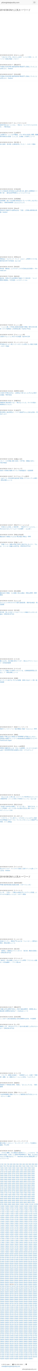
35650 (26, 1326)
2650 (9, 1174)
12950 (35, 1217)
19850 (7, 1252)
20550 (35, 1254)
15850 (7, 1233)
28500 (30, 1292)
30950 (35, 1303)
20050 (26, 1252)
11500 (12, 1212)
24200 (2, 1273)
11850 (7, 1214)
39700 (30, 1345)
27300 (30, 1286)
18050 (26, 1242)
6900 (25, 1191)
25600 (21, 1278)
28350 (16, 1292)
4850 (5, 1183)
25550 (16, 1278)
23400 (2, 1269)
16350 (16, 1235)
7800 (25, 1195)
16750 (16, 1236)
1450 (21, 1168)
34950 (35, 1322)
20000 (21, 1252)
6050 (29, 1187)
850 (14, 1166)
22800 (21, 1265)
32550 (35, 1311)
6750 (13, 1191)
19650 (26, 1250)
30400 (21, 1301)
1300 (9, 1168)
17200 (21, 1238)
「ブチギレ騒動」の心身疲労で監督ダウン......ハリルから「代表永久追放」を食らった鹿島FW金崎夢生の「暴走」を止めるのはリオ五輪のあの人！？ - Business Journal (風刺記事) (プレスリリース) (19, 1155)
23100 (12, 1267)
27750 (35, 1288)
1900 (21, 1170)
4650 (25, 1181)
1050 (27, 1166)
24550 (35, 1273)
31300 (30, 1305)
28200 (2, 1292)
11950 (16, 1214)
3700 (21, 1177)
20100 (30, 1252)
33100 (12, 1315)
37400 (2, 1336)
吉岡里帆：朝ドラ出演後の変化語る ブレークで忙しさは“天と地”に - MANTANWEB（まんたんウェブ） (19, 201)
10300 (12, 1206)
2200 (9, 1172)
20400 (21, 1254)
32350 (16, 1311)
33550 (16, 1317)
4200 (25, 1179)
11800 (2, 1214)
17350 (35, 1238)
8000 (5, 1196)
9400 (9, 1202)
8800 (33, 1198)
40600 (2, 1351)
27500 (12, 1288)
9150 (25, 1200)
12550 (35, 1216)
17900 (12, 1242)
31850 (7, 1309)
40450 (26, 1349)
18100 (30, 1242)
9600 (25, 1202)
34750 (16, 1322)
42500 (30, 1358)
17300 (30, 1238)
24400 (21, 1273)
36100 (30, 1328)
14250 (7, 1225)
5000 (17, 1183)
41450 (7, 1355)
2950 (33, 1174)
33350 (35, 1315)
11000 (2, 1210)
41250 (26, 1353)
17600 (21, 1240)
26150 (35, 1280)
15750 (35, 1231)
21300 (30, 1257)
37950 (16, 1338)
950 (20, 1166)
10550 (35, 1206)
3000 (2, 1175)
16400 (21, 1235)
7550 (5, 1195)
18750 (16, 1246)
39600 (21, 1345)
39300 (30, 1343)
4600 (21, 1181)
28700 (12, 1294)
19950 (16, 1252)
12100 (30, 1214)
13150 (16, 1219)
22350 (16, 1263)
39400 (2, 1345)
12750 (16, 1217)
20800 (21, 1256)
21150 (16, 1257)
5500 (21, 1185)
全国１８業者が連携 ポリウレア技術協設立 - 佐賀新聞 (16, 470)
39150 (16, 1343)
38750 (16, 1341)
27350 (35, 1286)
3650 (17, 1177)
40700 (12, 1351)
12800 (21, 1217)
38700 (12, 1341)
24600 (2, 1275)
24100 (30, 1271)
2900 (29, 1174)
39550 (16, 1345)
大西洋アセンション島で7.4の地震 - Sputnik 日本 (15, 336)
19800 (2, 1252)
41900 (12, 1357)
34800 (21, 1322)
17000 (2, 1238)
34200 (2, 1320)
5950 (21, 1187)
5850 (13, 1187)
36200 (2, 1330)
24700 (12, 1275)
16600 (2, 1236)
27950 (16, 1290)
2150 (5, 1172)
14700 (12, 1227)
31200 (21, 1305)
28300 (12, 1292)
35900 (12, 1328)
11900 (12, 1214)
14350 (16, 1225)
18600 (2, 1246)
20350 (16, 1254)
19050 (7, 1248)
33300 (30, 1315)
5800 (9, 1187)
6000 (25, 1187)
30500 (30, 1301)
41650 (26, 1355)
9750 (2, 1204)
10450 (26, 1206)
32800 (21, 1313)
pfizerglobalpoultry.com (10, 2)
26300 (12, 1282)
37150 (16, 1334)
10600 (2, 1208)
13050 (7, 1219)
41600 (21, 1355)
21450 (7, 1259)
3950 (5, 1179)
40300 (12, 1349)
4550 (17, 1181)
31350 (35, 1305)
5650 (33, 1185)
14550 (35, 1225)
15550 (16, 1231)
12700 (12, 1217)
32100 (30, 1309)
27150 (16, 1286)
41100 (12, 1353)
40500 (30, 1349)
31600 (21, 1307)
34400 (21, 1320)
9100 (21, 1200)
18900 (30, 1246)
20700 (12, 1256)
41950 (16, 1357)
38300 (12, 1339)
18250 (7, 1244)
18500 (30, 1244)
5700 (2, 1187)
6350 (17, 1189)
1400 (17, 1168)
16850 (26, 1236)
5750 (5, 1187)
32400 (21, 1311)
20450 (26, 1254)
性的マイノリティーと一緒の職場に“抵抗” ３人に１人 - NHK (18, 729)
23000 (2, 1267)
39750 (35, 1345)
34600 (2, 1322)
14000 (21, 1223)
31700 (30, 1307)
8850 (2, 1200)
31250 (26, 1305)
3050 (5, 1175)
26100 (30, 1280)
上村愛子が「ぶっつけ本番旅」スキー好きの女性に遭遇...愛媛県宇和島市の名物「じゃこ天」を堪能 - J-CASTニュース (19, 135)
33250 (26, 1315)
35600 (21, 1326)
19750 (35, 1250)
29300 (30, 1296)
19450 (7, 1250)
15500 (12, 1231)
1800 (13, 1170)
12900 (30, 1217)
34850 (26, 1322)
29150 (16, 1296)
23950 (16, 1271)
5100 (25, 1183)
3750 (25, 1177)
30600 (2, 1303)
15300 (30, 1229)
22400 (21, 1263)
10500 (30, 1206)
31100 (12, 1305)
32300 (12, 1311)
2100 (2, 1172)
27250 (26, 1286)
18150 (35, 1242)
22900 (30, 1265)
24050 (26, 1271)
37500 (12, 1336)
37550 (16, 1336)
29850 (7, 1299)
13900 (12, 1223)
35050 (7, 1324)
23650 (26, 1269)
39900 (12, 1347)
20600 (2, 1256)
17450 (7, 1240)
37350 (35, 1334)
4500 (13, 1181)
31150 (16, 1305)
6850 (21, 1191)
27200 (21, 1286)
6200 (5, 1189)
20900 (30, 1256)
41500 (12, 1355)
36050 (26, 1328)
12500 (30, 1216)
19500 (12, 1250)
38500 (30, 1339)
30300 (12, 1301)
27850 (7, 1290)
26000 (21, 1280)
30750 (16, 1303)
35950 (16, 1328)
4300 (33, 1179)
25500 (12, 1278)
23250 (26, 1267)
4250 (29, 1179)
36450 (26, 1330)
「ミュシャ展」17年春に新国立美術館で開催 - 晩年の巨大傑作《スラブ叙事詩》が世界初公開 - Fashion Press (18, 328)
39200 (21, 1343)
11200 (21, 1210)
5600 (29, 1185)
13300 (30, 1219)
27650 (26, 1288)
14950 (35, 1227)
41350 (35, 1353)
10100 (31, 1204)
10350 (16, 1206)
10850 (26, 1208)
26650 (7, 1284)
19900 (12, 1252)
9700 (33, 1202)
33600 (21, 1317)
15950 (16, 1233)
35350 (35, 1324)
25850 (7, 1280)
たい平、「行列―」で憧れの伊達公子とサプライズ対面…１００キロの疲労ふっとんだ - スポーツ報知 (18, 893)
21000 (2, 1257)
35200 (21, 1324)
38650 (7, 1341)
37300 (30, 1334)
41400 (2, 1355)
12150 (35, 1214)
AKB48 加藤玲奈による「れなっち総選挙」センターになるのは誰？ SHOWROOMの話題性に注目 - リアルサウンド (18, 749)
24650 (7, 1275)
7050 (2, 1193)
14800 (21, 1227)
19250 (26, 1248)
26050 (26, 1280)
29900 (12, 1299)
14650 (7, 1227)
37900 (12, 1338)
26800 (21, 1284)
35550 (16, 1326)
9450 (13, 1202)
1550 (29, 1168)
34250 (7, 1320)
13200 (21, 1219)
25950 (16, 1280)
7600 (9, 1195)
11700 (30, 1212)
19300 (30, 1248)
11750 (35, 1212)
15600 (21, 1231)
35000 (2, 1324)
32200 (2, 1311)
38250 (7, 1339)
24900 (30, 1275)
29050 (7, 1296)
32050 (26, 1309)
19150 (16, 1248)
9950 (17, 1204)
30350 (16, 1301)
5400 (13, 1185)
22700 (12, 1265)
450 (27, 1164)
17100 (12, 1238)
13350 (35, 1219)
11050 (7, 1210)
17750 (35, 1240)
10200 (2, 1206)
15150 (16, 1229)
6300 (13, 1189)
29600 (21, 1297)
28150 (35, 1290)
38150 (35, 1338)
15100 (12, 1229)
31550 (16, 1307)
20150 (35, 1252)
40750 (16, 1351)
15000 (2, 1229)
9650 (29, 1202)
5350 (9, 1185)
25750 (35, 1278)
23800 (2, 1271)
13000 (2, 1219)
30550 (35, 1301)
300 (17, 1164)
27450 (7, 1288)
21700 (30, 1259)
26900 (30, 1284)
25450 (7, 1278)
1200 (2, 1168)
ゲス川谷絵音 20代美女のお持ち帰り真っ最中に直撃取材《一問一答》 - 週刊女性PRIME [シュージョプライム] (18, 192)
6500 (29, 1189)
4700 (29, 1181)
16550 (35, 1235)
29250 (26, 1296)
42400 (21, 1358)
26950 (35, 1284)
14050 (26, 1223)
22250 (7, 1263)
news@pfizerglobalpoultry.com (10, 1366)
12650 (7, 1217)
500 (30, 1164)
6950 (29, 1191)
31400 (2, 1307)
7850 (29, 1195)
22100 (30, 1261)
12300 (12, 1216)
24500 (30, 1273)
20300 (12, 1254)
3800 (29, 1177)
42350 (16, 1358)
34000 (21, 1318)
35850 (7, 1328)
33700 (30, 1317)
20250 (7, 1254)
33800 (2, 1318)
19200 (21, 1248)
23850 (7, 1271)
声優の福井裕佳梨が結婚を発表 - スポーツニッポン (15, 885)
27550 (16, 1288)
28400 (21, 1292)
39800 (2, 1347)
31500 (12, 1307)
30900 (30, 1303)
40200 (2, 1349)
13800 (2, 1223)
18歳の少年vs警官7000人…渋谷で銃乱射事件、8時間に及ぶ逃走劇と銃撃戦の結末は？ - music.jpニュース (18, 1010)
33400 (2, 1317)
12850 (26, 1217)
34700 (12, 1322)
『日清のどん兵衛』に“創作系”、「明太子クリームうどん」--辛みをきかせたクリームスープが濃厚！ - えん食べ (18, 528)
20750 (16, 1256)
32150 (35, 1309)
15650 (26, 1231)
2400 (25, 1172)
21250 (26, 1257)
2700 (13, 1174)
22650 (7, 1265)
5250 (2, 1185)
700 (5, 1166)
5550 (25, 1185)
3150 (13, 1175)
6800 (17, 1191)
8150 (17, 1196)
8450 (5, 1198)
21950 (16, 1261)
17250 (26, 1238)
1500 (25, 1168)
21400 (2, 1259)
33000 (2, 1315)
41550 (16, 1355)
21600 (21, 1259)
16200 (2, 1235)
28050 (26, 1290)
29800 (2, 1299)
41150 (16, 1353)
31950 (16, 1309)
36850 (26, 1332)
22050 (26, 1261)
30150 (35, 1299)
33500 (12, 1317)
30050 (26, 1299)
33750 (35, 1317)
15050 (7, 1229)
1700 (5, 1170)
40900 (30, 1351)
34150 (35, 1318)
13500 (12, 1221)
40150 (35, 1347)
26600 (2, 1284)
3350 (29, 1175)
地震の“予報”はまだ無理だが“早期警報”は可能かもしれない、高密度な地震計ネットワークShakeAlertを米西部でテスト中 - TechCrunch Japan (19, 738)
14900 (30, 1227)
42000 (21, 1357)
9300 (2, 1202)
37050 (7, 1334)
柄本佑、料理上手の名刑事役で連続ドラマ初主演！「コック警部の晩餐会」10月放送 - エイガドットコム (18, 279)
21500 (12, 1259)
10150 (36, 1204)
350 (20, 1164)
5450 (17, 1185)
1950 (25, 1170)
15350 (35, 1229)
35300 (30, 1324)
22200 (2, 1263)
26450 (26, 1282)
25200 (21, 1277)
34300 (12, 1320)
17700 (30, 1240)
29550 (16, 1297)
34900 (30, 1322)
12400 (21, 1216)
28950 (35, 1294)
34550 (35, 1320)
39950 (16, 1347)
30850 (26, 1303)
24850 (26, 1275)
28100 (30, 1290)
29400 (2, 1297)
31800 (2, 1309)
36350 (16, 1330)
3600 (13, 1177)
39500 (12, 1345)
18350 (16, 1244)
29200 (21, 1296)
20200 (2, 1254)
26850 (26, 1284)
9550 (21, 1202)
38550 (35, 1339)
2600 (5, 1174)
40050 (26, 1347)
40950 (35, 1351)
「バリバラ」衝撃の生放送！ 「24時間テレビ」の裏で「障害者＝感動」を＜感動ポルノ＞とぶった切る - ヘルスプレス (18, 1076)
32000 (21, 1309)
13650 (26, 1221)
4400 (5, 1181)
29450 (7, 1297)
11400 (2, 1212)
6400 (21, 1189)
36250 (7, 1330)
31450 (7, 1307)
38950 (35, 1341)
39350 (35, 1343)
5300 (5, 1185)
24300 (12, 1273)
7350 (25, 1193)
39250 (26, 1343)
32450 (26, 1311)
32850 (26, 1313)
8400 (2, 1198)
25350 (35, 1277)
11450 (7, 1212)
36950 (35, 1332)
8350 (33, 1196)
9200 (29, 1200)
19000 (2, 1248)
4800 (2, 1183)
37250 (26, 1334)
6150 (2, 1189)
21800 (2, 1261)
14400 (21, 1225)
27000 (2, 1286)
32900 (30, 1313)
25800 (2, 1280)
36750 (16, 1332)
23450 (7, 1269)
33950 (16, 1318)
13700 (30, 1221)
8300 (29, 1196)
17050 (7, 1238)
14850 (26, 1227)
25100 (12, 1277)
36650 (7, 1332)
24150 (35, 1271)
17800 (2, 1242)
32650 (7, 1313)
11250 (26, 1210)
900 (17, 1166)
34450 (26, 1320)
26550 (35, 1282)
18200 (2, 1244)
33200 (21, 1315)
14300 (12, 1225)
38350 (16, 1339)
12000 (21, 1214)
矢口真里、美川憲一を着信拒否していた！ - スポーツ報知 (17, 144)
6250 (9, 1189)
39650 (26, 1345)
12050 (26, 1214)
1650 (2, 1170)
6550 (33, 1189)
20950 (35, 1256)
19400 (2, 1250)
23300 (30, 1267)
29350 (35, 1296)
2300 (17, 1172)
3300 (25, 1175)
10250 (7, 1206)
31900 (12, 1309)
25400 (2, 1278)
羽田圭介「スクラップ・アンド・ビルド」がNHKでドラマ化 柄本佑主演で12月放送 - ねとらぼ (18, 260)
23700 (30, 1269)
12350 (16, 1216)
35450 (7, 1326)
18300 (12, 1244)
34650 (7, 1322)
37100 (12, 1334)
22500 (30, 1263)
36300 (12, 1330)
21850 (7, 1261)
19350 (35, 1248)
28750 (16, 1294)
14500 (30, 1225)
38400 (21, 1339)
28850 (26, 1294)
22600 (2, 1265)
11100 (12, 1210)
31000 (2, 1305)
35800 (2, 1328)
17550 (16, 1240)
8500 (9, 1198)
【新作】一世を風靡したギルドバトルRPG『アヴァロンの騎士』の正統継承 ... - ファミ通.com (18, 961)
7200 (13, 1193)
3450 (2, 1177)
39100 (12, 1343)
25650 (26, 1278)
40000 (21, 1347)
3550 (9, 1177)
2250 (13, 1172)
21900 (12, 1261)
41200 (21, 1353)
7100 (5, 1193)
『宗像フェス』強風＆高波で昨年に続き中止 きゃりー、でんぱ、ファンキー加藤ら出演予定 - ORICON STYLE (18, 545)
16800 (21, 1236)
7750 (21, 1195)
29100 (12, 1296)
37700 (30, 1336)
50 (2, 1164)
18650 (7, 1246)
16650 (7, 1236)
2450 (29, 1172)
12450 (26, 1216)
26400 (21, 1282)
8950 (9, 1200)
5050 (21, 1183)
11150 (16, 1210)
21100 (12, 1257)
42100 (30, 1357)
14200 (2, 1225)
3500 (5, 1177)
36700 (12, 1332)
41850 (7, 1357)
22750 (16, 1265)
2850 (25, 1174)
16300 (12, 1235)
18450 (26, 1244)
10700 (12, 1208)
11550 (16, 1212)
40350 (16, 1349)
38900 (30, 1341)
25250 (26, 1277)
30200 (2, 1301)
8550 (13, 1198)
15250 (26, 1229)
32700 (12, 1313)
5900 (17, 1187)
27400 (2, 1288)
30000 (21, 1299)
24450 (26, 1273)
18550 (35, 1244)
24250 (7, 1273)
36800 (21, 1332)
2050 (33, 1170)
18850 (26, 1246)
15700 (30, 1231)
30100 (30, 1299)
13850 (7, 1223)
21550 (16, 1259)
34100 (30, 1318)
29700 (30, 1297)
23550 (16, 1269)
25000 (2, 1277)
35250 (26, 1324)
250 (14, 1164)
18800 (21, 1246)
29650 (26, 1297)
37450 (7, 1336)
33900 (12, 1318)
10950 (35, 1208)
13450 (7, 1221)
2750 (17, 1174)
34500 (30, 1320)
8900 (5, 1200)
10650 (7, 1208)
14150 (35, 1223)
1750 (9, 1170)
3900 (2, 1179)
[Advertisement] (19, 33)
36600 (2, 1332)
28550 (35, 1292)
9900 (13, 1204)
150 (8, 1164)
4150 (21, 1179)
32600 (2, 1313)
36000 (21, 1328)
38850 (26, 1341)
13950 (16, 1223)
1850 (17, 1170)
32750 (16, 1313)
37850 (7, 1338)
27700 (30, 1288)
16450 (26, 1235)
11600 (21, 1212)
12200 (2, 1216)
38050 (26, 1338)
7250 (17, 1193)
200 (11, 1164)
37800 (2, 1338)
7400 (29, 1193)
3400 (33, 1175)
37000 (2, 1334)
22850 (26, 1265)
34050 (26, 1318)
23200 (21, 1267)
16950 (35, 1236)
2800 (21, 1174)
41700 (30, 1355)
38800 (21, 1341)
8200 (21, 1196)
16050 (26, 1233)
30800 (21, 1303)
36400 (21, 1330)
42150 (35, 1357)
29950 (16, 1299)
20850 (26, 1256)
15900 (12, 1233)
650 (1, 1166)
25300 (30, 1277)
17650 (26, 1240)
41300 (30, 1353)
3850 (33, 1177)
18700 (12, 1246)
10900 (30, 1208)
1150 (35, 1166)
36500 (30, 1330)
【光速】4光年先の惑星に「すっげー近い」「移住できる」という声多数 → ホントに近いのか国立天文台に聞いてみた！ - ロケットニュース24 (19, 808)
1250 (5, 1168)
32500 (30, 1311)
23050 (7, 1267)
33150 (16, 1315)
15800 (2, 1233)
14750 (16, 1227)
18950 (35, 1246)
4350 (2, 1181)
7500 (2, 1195)
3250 (21, 1175)
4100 (17, 1179)
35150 (16, 1324)
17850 (7, 1242)
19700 (30, 1250)
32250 (7, 1311)
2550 (2, 1174)
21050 (7, 1257)
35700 (30, 1326)
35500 (12, 1326)
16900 (30, 1236)
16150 (35, 1233)
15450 (7, 1231)
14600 (2, 1227)
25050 (7, 1277)
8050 (9, 1196)
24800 (21, 1275)
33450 (7, 1317)
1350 (13, 1168)
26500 (30, 1282)
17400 (2, 1240)
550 (33, 1164)
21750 (35, 1259)
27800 (2, 1290)
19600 (21, 1250)
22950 (35, 1265)
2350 (21, 1172)
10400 (21, 1206)
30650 (7, 1303)
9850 (9, 1204)
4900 (9, 1183)
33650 (26, 1317)
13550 (16, 1221)
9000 (13, 1200)
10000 (22, 1204)
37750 (35, 1336)
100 (5, 1164)
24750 (16, 1275)
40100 (30, 1347)
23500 (12, 1269)
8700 (25, 1198)
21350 (35, 1257)
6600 (2, 1191)
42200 (2, 1358)
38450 (26, 1339)
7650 (13, 1195)
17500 (12, 1240)
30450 (26, 1301)
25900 (12, 1280)
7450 (33, 1193)
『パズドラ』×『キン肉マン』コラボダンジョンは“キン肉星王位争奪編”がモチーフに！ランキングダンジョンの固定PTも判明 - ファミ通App (19, 820)
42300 (12, 1358)
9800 (5, 1204)
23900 (12, 1271)
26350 (16, 1282)
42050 (26, 1357)
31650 (26, 1307)
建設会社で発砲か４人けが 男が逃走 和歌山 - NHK (15, 536)
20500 (30, 1254)
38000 (21, 1338)
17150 (16, 1238)
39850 (7, 1347)
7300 (21, 1193)
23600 (21, 1269)
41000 (2, 1353)
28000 (21, 1290)
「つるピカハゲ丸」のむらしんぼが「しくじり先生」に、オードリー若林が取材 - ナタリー (18, 58)
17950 (16, 1242)
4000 (9, 1179)
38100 (30, 1338)
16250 (7, 1235)
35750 (35, 1326)
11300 (30, 1210)
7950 (2, 1196)
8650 (21, 1198)
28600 (2, 1294)
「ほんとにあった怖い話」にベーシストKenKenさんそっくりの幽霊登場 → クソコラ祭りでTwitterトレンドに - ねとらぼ (19, 798)
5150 (29, 1183)
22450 (26, 1263)
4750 (33, 1181)
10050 (26, 1204)
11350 (35, 1210)
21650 (26, 1259)
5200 (33, 1183)
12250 (7, 1216)
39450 (7, 1345)
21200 (21, 1257)
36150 (35, 1328)
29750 (35, 1297)
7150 (9, 1193)
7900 (33, 1195)
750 (8, 1166)
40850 (26, 1351)
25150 (16, 1277)
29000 (2, 1296)
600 (36, 1164)
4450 (9, 1181)
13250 (26, 1219)
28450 (26, 1292)
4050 (13, 1179)
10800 (21, 1208)
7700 (17, 1195)
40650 (7, 1351)
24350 (16, 1273)
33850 (7, 1318)
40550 (35, 1349)
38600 (2, 1341)
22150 (35, 1261)
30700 (12, 1303)
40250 (7, 1349)
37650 (26, 1336)
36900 (30, 1332)
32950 (35, 1313)
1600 (33, 1168)
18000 (21, 1242)
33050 (7, 1315)
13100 (12, 1219)
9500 (17, 1202)
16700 (12, 1236)
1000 (23, 1166)
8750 (29, 1198)
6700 (9, 1191)
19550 (16, 1250)
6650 (5, 1191)
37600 (21, 1336)
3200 (17, 1175)
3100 (9, 1175)
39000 (2, 1343)
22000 (21, 1261)
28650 (7, 1294)
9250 (33, 1200)
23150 (16, 1267)
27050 (7, 1286)
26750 (16, 1284)
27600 (21, 1288)
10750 (16, 1208)
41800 (2, 1357)
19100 (12, 1248)
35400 (2, 1326)
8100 (13, 1196)
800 (11, 1166)
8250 (25, 1196)
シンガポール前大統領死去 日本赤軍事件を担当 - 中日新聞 (18, 1019)
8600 (17, 1198)
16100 (30, 1233)
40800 (21, 1351)
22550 (35, 1263)
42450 (26, 1358)
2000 (29, 1170)
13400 (2, 1221)
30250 (7, 1301)
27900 (12, 1290)
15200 (21, 1229)
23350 (35, 1267)
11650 (26, 1212)
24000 (21, 1271)
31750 (35, 1307)
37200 (21, 1334)
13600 (21, 1221)
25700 (30, 1278)
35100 (12, 1324)
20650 (7, 1256)
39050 (7, 1343)
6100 (33, 1187)
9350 (5, 1202)
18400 (21, 1244)
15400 (2, 1231)
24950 (35, 1275)
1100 (31, 1166)
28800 (21, 1294)
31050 (7, 1305)
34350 (16, 1320)
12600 (2, 1217)
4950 (13, 1183)
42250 (7, 1358)
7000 (33, 1191)
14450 (26, 1225)
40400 (21, 1349)
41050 (7, 1353)
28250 (7, 1292)
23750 (35, 1269)
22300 (12, 1263)
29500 (12, 1297)
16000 (21, 1233)
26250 (7, 1282)
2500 (33, 1172)
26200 (2, 1282)
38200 (2, 1339)
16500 (30, 1235)
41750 (35, 1355)
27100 (12, 1286)
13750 (35, 1221)
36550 (35, 1330)
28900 (30, 1294)
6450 (25, 1189)
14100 (30, 1223)
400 (24, 1164)
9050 (17, 1200)
